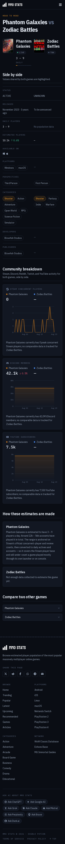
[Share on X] (6, 674)
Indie (38, 204)
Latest (6, 705)
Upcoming (8, 711)
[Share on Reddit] (13, 674)
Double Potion (36, 834)
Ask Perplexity (15, 814)
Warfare (50, 204)
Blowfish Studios (13, 238)
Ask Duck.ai (14, 820)
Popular (7, 700)
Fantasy (53, 198)
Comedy (7, 768)
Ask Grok (12, 808)
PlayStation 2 (41, 716)
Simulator (9, 222)
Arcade (6, 752)
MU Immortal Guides (45, 752)
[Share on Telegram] (35, 674)
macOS (22, 167)
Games (6, 721)
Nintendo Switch (42, 711)
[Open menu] (60, 4)
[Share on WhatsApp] (28, 674)
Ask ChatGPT (15, 801)
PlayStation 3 (41, 721)
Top (54, 839)
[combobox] (32, 608)
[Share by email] (42, 674)
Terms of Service (13, 839)
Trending (7, 695)
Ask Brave (37, 814)
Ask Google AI (38, 801)
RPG (23, 210)
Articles (7, 727)
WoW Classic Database (46, 741)
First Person (42, 183)
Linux (37, 700)
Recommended (10, 716)
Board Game (9, 757)
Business (7, 762)
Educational (9, 778)
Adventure (9, 204)
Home (6, 689)
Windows (9, 167)
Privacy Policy (36, 839)
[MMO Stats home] (11, 5)
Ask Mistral (52, 808)
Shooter (8, 198)
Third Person (11, 183)
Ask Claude (32, 808)
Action (21, 198)
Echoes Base (41, 746)
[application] (32, 321)
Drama (6, 773)
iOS (36, 695)
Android (38, 689)
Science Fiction (12, 216)
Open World (10, 210)
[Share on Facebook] (20, 674)
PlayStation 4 (41, 727)
